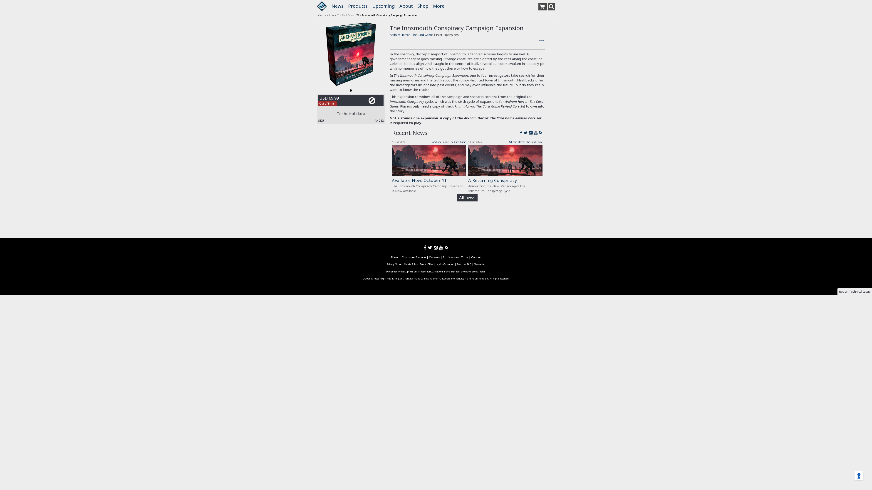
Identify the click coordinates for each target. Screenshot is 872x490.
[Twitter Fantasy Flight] (526, 132)
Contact (476, 257)
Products (358, 6)
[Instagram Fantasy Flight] (531, 132)
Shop (423, 6)
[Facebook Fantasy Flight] (522, 132)
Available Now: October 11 (419, 180)
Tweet (542, 40)
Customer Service (414, 257)
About (406, 6)
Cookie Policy (411, 264)
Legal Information (445, 264)
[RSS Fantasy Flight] (541, 132)
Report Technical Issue (855, 291)
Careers (434, 257)
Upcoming (383, 6)
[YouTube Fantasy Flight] (536, 132)
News (338, 6)
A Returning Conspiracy (492, 180)
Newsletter (479, 264)
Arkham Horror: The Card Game (337, 15)
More (438, 6)
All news (467, 197)
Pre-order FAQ (464, 264)
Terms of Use (426, 264)
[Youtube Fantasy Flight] (442, 248)
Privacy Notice (394, 264)
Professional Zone (455, 257)
